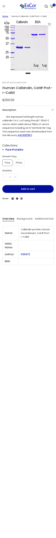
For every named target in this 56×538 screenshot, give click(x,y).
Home (5, 16)
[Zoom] (49, 24)
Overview (8, 218)
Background (24, 218)
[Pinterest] (21, 198)
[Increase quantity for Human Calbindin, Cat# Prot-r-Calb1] (15, 177)
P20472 (25, 254)
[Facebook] (13, 198)
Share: (5, 198)
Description (9, 110)
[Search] (46, 6)
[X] (17, 198)
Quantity (7, 170)
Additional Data (45, 218)
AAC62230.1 (25, 135)
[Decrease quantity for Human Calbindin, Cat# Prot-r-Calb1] (4, 177)
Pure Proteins (14, 150)
